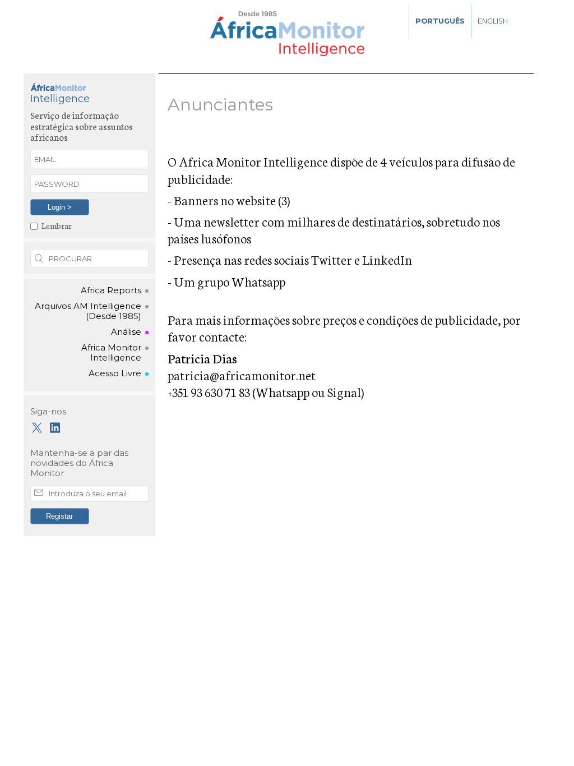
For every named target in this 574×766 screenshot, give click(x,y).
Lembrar (56, 225)
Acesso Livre (115, 373)
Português (440, 21)
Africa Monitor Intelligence (111, 353)
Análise (126, 332)
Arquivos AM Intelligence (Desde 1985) (88, 311)
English (493, 21)
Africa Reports (111, 290)
